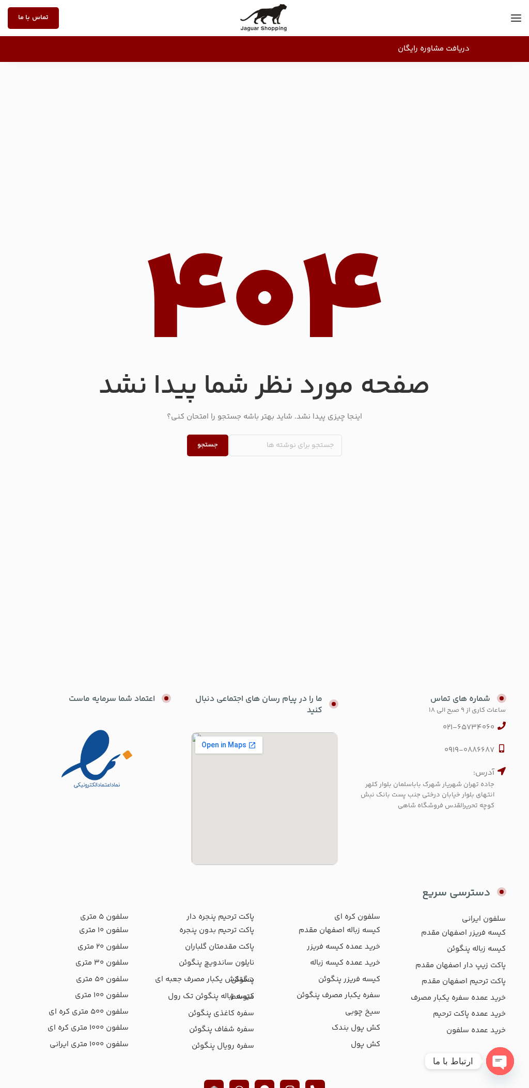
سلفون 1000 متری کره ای (88, 1028)
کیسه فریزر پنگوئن (349, 979)
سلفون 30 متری (102, 963)
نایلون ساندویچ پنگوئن (216, 963)
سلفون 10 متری (104, 930)
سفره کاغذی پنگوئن (221, 1013)
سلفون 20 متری (103, 947)
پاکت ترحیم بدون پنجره (216, 930)
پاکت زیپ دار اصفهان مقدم (460, 965)
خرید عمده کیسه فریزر (343, 947)
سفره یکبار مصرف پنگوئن (338, 995)
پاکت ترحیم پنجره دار (220, 917)
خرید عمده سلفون (476, 1030)
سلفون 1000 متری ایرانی (89, 1044)
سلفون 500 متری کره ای (89, 1012)
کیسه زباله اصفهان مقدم (339, 930)
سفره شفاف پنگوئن (221, 1029)
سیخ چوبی (362, 1012)
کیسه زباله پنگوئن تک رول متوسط (211, 996)
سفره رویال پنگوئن (223, 1046)
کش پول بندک (356, 1028)
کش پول (365, 1044)
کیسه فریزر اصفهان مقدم (463, 933)
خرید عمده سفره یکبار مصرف (458, 998)
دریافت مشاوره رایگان (434, 49)
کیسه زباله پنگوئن (476, 949)
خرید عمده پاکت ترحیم (469, 1014)
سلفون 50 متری (102, 979)
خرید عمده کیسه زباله (345, 963)
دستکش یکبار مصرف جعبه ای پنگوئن (204, 979)
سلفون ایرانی (484, 919)
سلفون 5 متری (104, 917)
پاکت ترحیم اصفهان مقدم (464, 981)
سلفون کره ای (357, 917)
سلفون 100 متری (102, 995)
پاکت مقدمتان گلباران (219, 947)
